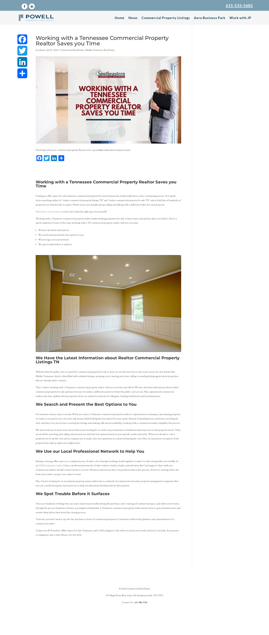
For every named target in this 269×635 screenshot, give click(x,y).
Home (119, 18)
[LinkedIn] (22, 62)
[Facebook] (22, 39)
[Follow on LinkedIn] (32, 6)
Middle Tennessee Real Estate (100, 50)
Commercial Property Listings (166, 18)
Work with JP (240, 18)
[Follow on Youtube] (142, 616)
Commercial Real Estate (72, 50)
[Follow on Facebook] (24, 6)
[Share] (22, 73)
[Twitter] (22, 50)
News (133, 18)
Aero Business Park (209, 18)
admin (42, 50)
